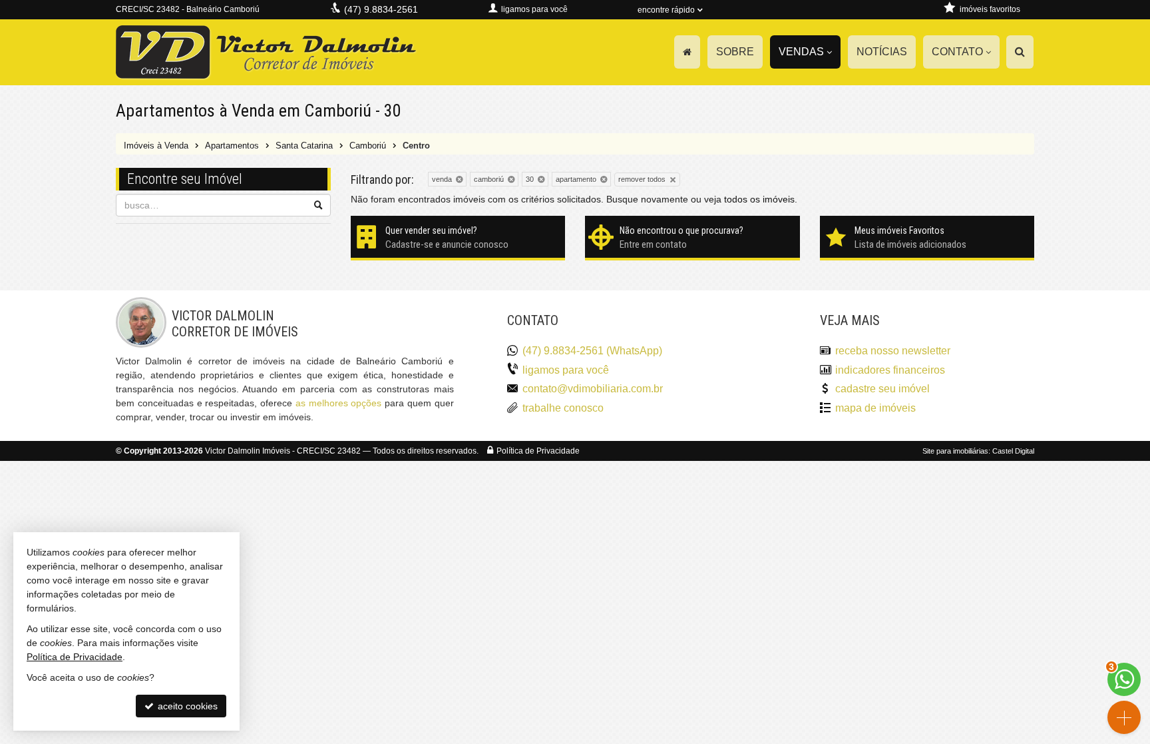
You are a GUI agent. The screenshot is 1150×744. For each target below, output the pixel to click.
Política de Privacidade (538, 451)
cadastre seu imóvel (882, 388)
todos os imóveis (759, 199)
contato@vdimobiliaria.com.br (592, 388)
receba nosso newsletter (892, 350)
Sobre (735, 51)
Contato (957, 51)
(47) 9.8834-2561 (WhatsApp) (592, 350)
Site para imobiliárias (955, 451)
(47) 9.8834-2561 (381, 9)
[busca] (1020, 52)
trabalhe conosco (563, 408)
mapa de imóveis (875, 408)
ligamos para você (565, 370)
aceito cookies (186, 706)
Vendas (801, 51)
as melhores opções (338, 403)
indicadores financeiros (890, 370)
